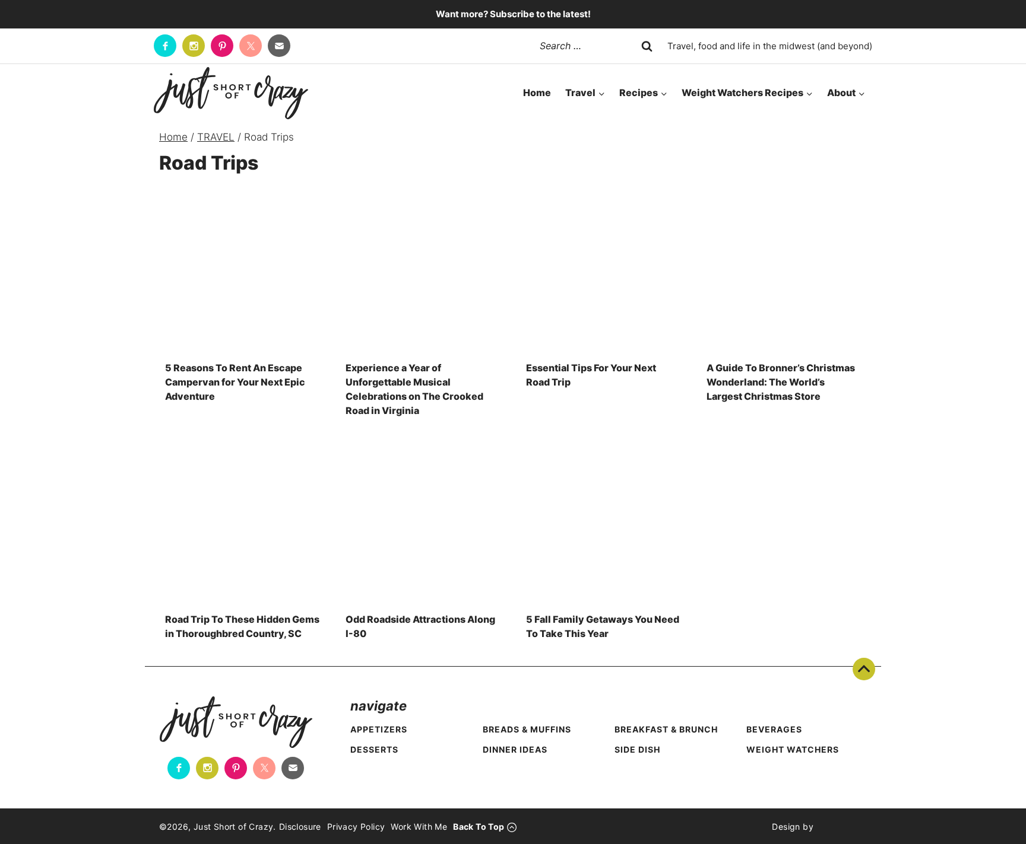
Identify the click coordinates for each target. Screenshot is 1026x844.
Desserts (374, 749)
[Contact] (279, 45)
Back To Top (864, 669)
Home (537, 92)
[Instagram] (193, 45)
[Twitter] (250, 45)
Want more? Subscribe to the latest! (513, 14)
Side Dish (637, 749)
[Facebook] (165, 45)
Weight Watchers (792, 749)
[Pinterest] (222, 45)
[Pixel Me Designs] (840, 826)
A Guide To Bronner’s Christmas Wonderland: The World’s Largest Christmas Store (781, 382)
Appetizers (378, 729)
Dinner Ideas (515, 749)
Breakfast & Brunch (666, 729)
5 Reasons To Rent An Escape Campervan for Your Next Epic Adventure (235, 382)
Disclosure (300, 826)
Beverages (774, 729)
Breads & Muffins (527, 729)
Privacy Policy (356, 826)
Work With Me (419, 826)
